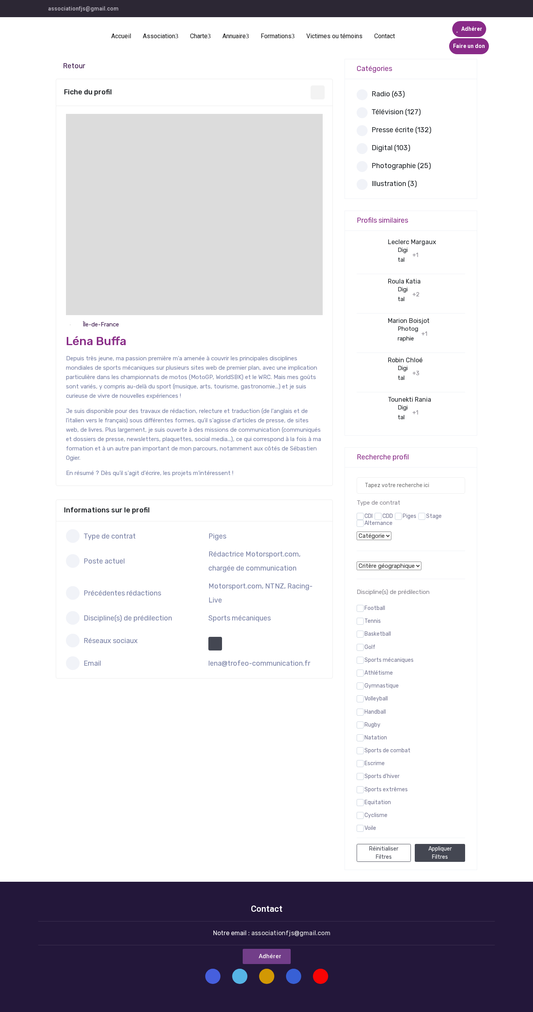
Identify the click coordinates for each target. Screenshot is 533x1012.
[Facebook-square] (212, 976)
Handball (375, 712)
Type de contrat (378, 502)
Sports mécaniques (389, 660)
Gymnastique (381, 685)
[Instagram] (266, 976)
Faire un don (469, 46)
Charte (199, 36)
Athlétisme (378, 673)
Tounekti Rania (409, 399)
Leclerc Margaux (412, 242)
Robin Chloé (405, 360)
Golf (369, 647)
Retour (74, 66)
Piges (409, 516)
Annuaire (234, 36)
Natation (375, 737)
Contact (384, 36)
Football (374, 608)
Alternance (378, 523)
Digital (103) (390, 148)
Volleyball (376, 698)
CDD (387, 516)
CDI (368, 516)
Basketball (377, 634)
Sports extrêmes (386, 789)
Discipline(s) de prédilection (393, 592)
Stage (434, 516)
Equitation (377, 802)
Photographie (408, 333)
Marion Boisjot (409, 320)
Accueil (121, 36)
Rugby (372, 724)
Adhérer (471, 29)
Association (159, 36)
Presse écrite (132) (401, 130)
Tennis (372, 621)
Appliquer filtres (440, 852)
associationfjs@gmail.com (83, 8)
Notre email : (271, 933)
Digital (403, 254)
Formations (276, 36)
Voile (370, 828)
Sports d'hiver (382, 776)
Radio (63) (388, 94)
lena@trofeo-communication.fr (259, 663)
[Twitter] (239, 976)
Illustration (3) (394, 183)
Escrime (374, 763)
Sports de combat (387, 750)
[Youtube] (320, 976)
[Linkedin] (293, 976)
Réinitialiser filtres (383, 852)
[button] (267, 956)
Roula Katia (404, 281)
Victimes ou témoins (334, 36)
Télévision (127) (396, 112)
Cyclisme (375, 815)
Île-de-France (101, 324)
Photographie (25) (401, 165)
